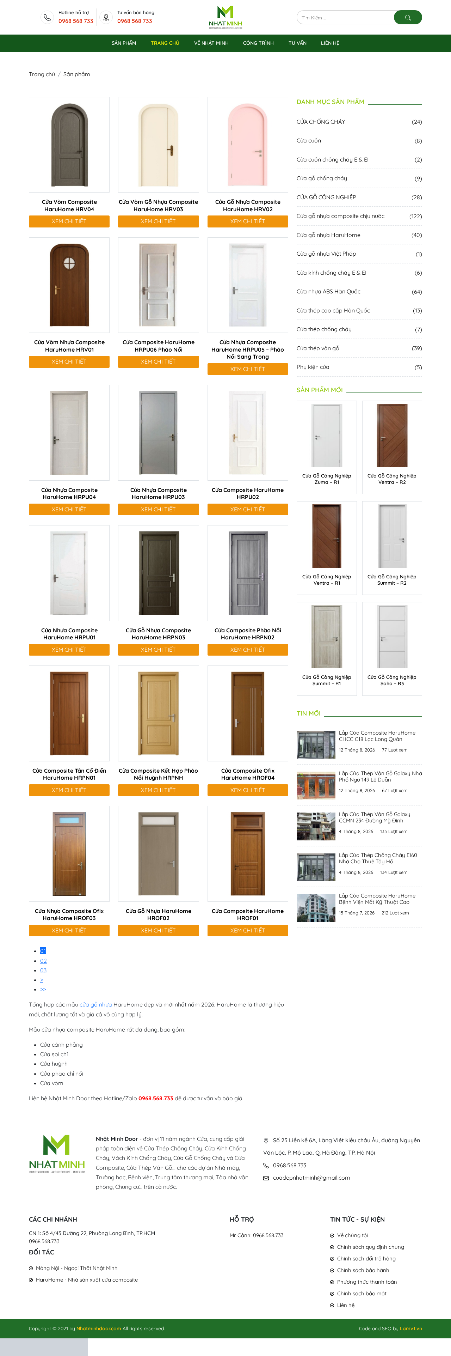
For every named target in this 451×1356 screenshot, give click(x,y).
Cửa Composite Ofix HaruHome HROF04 (247, 774)
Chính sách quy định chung (370, 1246)
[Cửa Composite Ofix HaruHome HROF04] (248, 712)
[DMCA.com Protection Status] (44, 1346)
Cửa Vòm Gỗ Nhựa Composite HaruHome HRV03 (158, 205)
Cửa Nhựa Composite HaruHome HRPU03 (158, 493)
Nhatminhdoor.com (98, 1328)
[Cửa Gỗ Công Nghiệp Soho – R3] (392, 636)
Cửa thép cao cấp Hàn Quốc (359, 310)
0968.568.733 (44, 1241)
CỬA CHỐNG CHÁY (359, 121)
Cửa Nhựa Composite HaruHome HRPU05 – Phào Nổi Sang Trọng (247, 349)
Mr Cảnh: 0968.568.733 (257, 1235)
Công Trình (258, 43)
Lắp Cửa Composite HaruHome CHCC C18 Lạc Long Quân (377, 735)
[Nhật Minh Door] (225, 16)
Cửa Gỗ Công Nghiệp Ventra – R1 (326, 579)
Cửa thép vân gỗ (359, 348)
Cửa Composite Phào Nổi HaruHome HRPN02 (248, 634)
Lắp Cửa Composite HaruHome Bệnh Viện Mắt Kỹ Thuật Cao (377, 898)
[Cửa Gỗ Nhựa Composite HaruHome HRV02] (248, 143)
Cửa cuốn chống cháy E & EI (359, 159)
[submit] (408, 17)
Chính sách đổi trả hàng (366, 1258)
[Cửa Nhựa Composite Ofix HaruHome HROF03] (69, 853)
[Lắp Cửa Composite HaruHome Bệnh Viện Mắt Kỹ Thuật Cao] (316, 907)
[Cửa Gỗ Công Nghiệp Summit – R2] (392, 535)
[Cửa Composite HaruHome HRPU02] (248, 432)
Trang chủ (42, 74)
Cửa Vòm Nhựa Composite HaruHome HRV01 (69, 346)
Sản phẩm (76, 74)
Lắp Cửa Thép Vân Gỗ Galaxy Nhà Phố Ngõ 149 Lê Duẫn (380, 776)
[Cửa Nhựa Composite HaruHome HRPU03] (158, 432)
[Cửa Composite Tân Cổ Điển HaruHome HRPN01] (69, 712)
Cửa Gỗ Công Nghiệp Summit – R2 (391, 579)
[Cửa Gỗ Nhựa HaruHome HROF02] (158, 853)
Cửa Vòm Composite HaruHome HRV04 (69, 205)
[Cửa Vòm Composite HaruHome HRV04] (69, 143)
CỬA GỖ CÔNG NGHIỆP (359, 197)
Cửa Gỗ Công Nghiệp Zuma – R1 (326, 479)
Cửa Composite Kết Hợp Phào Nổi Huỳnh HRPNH (158, 774)
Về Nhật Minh (211, 43)
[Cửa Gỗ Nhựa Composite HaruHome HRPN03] (158, 572)
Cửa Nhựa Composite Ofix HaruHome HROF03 (69, 914)
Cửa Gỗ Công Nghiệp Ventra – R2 (391, 479)
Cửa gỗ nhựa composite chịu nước (359, 215)
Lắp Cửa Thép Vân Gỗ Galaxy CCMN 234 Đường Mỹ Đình (374, 817)
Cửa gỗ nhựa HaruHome (359, 234)
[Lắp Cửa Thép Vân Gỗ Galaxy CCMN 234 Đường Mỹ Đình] (316, 825)
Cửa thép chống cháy (359, 329)
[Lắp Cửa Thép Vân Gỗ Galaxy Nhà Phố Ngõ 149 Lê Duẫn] (316, 784)
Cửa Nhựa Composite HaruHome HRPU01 (69, 634)
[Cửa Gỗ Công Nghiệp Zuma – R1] (327, 434)
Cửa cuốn (359, 140)
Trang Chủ (165, 43)
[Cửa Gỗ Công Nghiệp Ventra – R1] (327, 535)
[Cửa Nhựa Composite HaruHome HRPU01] (69, 572)
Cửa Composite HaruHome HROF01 (248, 914)
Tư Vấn (298, 43)
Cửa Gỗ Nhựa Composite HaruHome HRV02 (247, 205)
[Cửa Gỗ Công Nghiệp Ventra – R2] (392, 434)
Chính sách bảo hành (363, 1270)
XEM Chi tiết (69, 221)
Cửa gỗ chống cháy (359, 178)
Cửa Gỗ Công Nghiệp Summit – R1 (326, 680)
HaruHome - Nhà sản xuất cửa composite (87, 1279)
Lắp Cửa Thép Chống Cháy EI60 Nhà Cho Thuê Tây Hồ (378, 858)
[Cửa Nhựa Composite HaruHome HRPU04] (69, 432)
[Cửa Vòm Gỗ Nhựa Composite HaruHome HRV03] (158, 143)
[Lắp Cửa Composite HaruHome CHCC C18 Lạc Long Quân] (316, 744)
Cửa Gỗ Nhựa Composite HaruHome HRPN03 (158, 634)
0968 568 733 (75, 20)
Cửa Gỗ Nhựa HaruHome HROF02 (158, 914)
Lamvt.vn (411, 1328)
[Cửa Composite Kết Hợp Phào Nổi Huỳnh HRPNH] (158, 712)
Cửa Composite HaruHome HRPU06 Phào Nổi (158, 346)
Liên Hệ (330, 43)
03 (43, 970)
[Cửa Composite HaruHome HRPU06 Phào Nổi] (158, 284)
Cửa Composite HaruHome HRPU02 (248, 493)
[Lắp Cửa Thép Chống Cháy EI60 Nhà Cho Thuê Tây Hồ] (316, 866)
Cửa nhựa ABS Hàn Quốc (359, 291)
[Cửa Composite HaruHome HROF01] (248, 853)
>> (43, 989)
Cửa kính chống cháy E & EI (359, 272)
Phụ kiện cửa (359, 366)
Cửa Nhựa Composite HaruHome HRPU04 (69, 493)
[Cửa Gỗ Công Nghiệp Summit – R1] (327, 636)
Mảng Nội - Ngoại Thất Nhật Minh (77, 1268)
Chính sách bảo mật (362, 1293)
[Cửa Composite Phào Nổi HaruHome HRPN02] (248, 572)
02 (43, 960)
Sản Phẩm (124, 43)
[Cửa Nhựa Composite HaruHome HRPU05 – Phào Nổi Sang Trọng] (248, 284)
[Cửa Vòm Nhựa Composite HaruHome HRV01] (69, 284)
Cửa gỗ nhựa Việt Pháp (359, 253)
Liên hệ (345, 1305)
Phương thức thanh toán (367, 1281)
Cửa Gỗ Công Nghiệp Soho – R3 (391, 680)
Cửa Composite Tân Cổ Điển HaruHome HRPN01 (69, 774)
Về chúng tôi (352, 1235)
